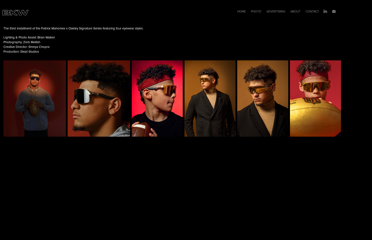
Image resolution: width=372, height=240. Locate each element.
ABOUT (295, 11)
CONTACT (312, 11)
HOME (241, 11)
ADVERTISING (276, 11)
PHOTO (256, 11)
